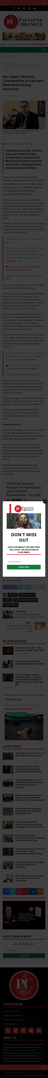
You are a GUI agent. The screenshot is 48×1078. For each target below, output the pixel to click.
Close (45, 502)
